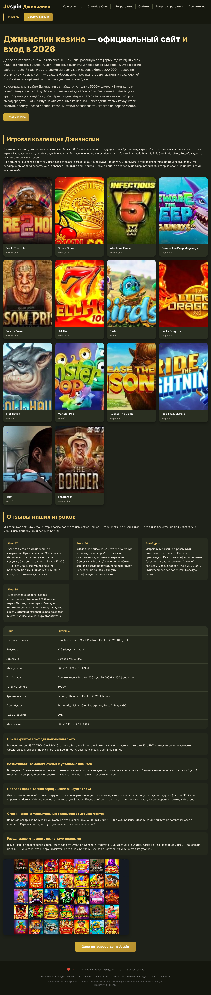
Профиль (13, 17)
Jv (26, 6)
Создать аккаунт (38, 16)
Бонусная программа (169, 6)
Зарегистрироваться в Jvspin (105, 947)
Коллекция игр (72, 6)
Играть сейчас (16, 117)
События (144, 6)
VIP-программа (123, 6)
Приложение (196, 6)
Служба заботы (98, 6)
